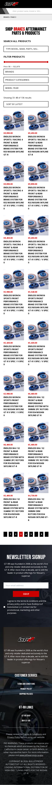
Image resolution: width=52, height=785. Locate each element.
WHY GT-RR (26, 720)
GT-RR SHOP (26, 715)
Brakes (6, 17)
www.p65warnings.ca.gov (31, 755)
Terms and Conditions (26, 684)
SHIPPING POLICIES (26, 694)
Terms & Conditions (32, 734)
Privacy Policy (26, 689)
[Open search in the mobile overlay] (29, 11)
